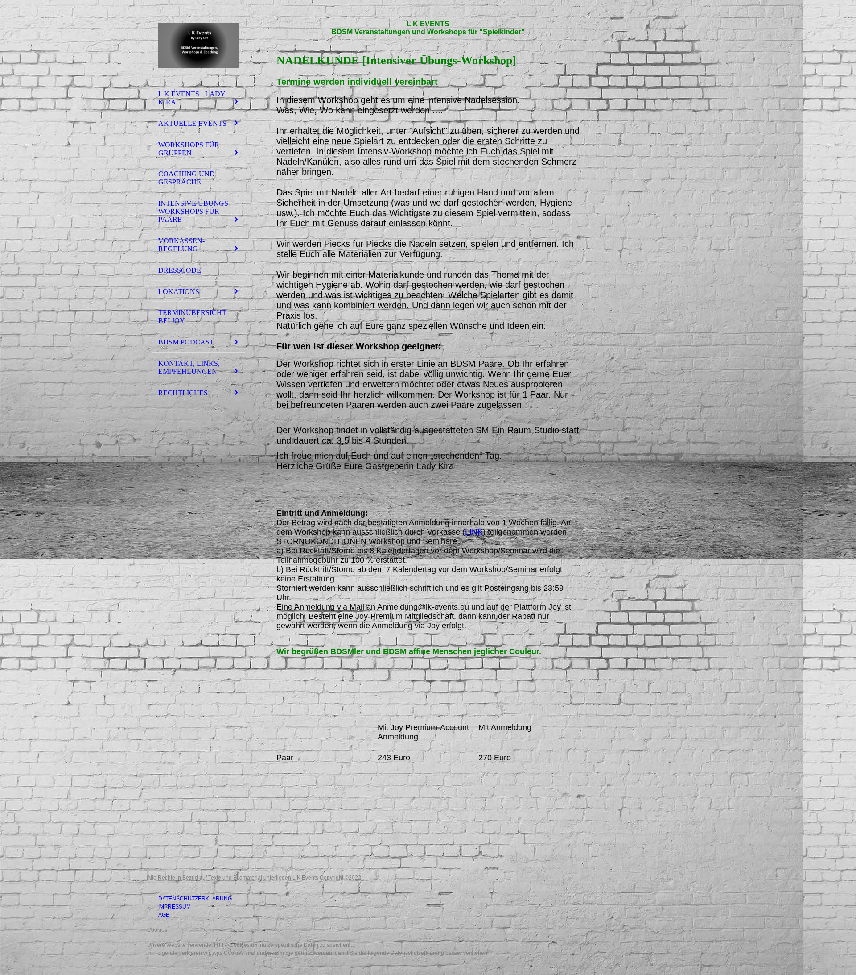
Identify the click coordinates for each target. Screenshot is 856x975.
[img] (198, 46)
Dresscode (179, 270)
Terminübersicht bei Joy (192, 316)
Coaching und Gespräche (186, 178)
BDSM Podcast (186, 342)
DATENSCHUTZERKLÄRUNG (195, 899)
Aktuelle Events (192, 123)
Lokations (178, 291)
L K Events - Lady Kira (192, 98)
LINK (474, 531)
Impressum (174, 907)
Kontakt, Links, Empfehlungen (189, 367)
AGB (163, 915)
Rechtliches (183, 393)
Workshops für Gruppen (188, 149)
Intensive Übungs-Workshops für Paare (194, 211)
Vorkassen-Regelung (181, 245)
